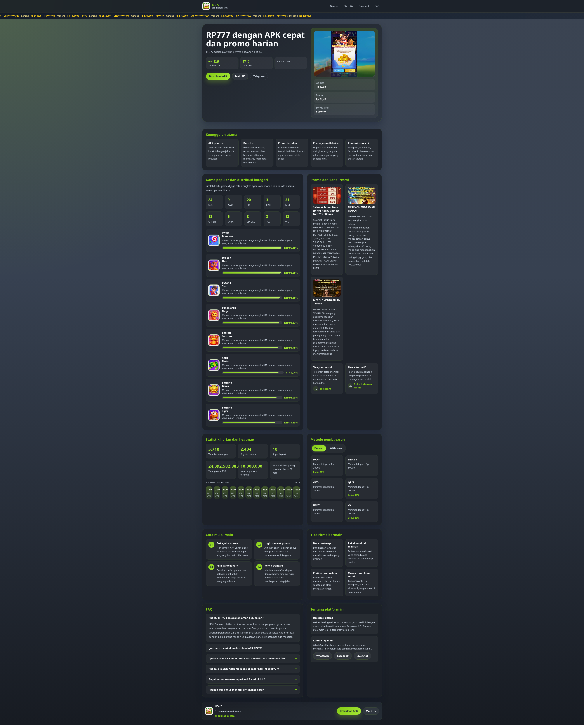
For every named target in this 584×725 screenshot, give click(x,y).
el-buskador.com (225, 716)
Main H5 (240, 76)
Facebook (343, 656)
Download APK (218, 76)
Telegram (259, 76)
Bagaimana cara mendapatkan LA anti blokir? (237, 679)
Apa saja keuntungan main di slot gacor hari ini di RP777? (244, 669)
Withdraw (336, 448)
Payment (364, 6)
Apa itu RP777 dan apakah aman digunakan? (236, 618)
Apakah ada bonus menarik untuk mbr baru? (236, 689)
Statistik (348, 6)
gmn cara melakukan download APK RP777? (235, 648)
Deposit (319, 448)
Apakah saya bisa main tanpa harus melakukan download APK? (248, 658)
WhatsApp (322, 656)
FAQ (377, 6)
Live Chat (362, 656)
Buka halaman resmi (360, 386)
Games (334, 6)
